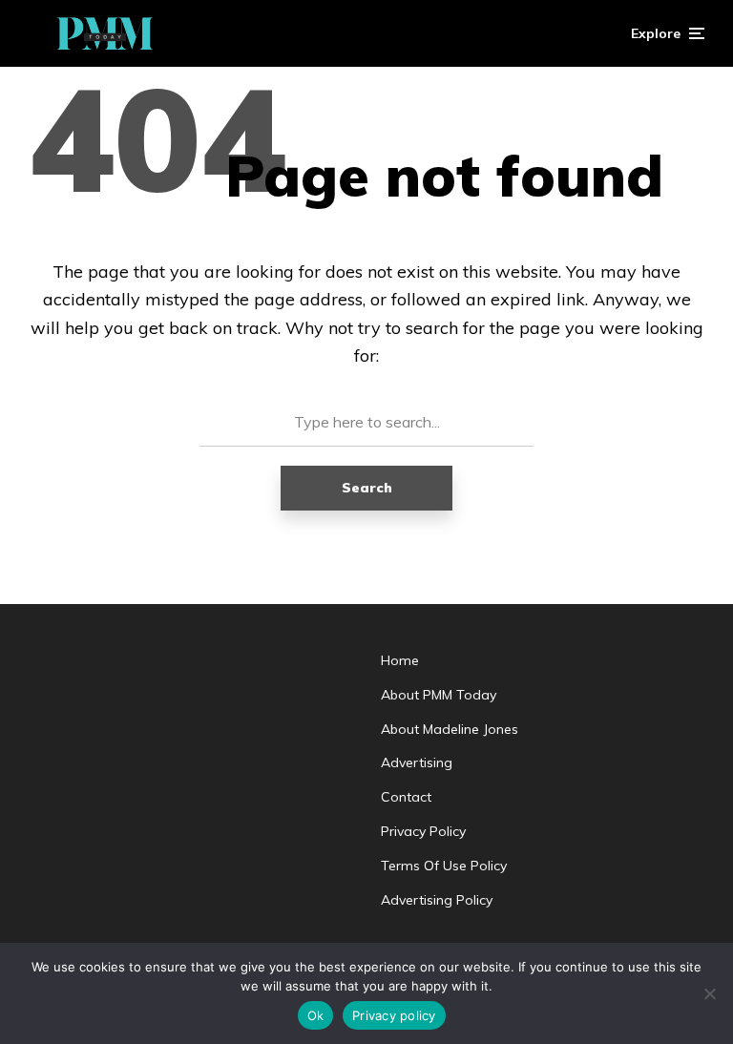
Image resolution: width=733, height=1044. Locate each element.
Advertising (416, 762)
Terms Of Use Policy (444, 865)
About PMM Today (438, 694)
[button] (667, 33)
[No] (709, 993)
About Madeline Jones (449, 729)
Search (367, 487)
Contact (406, 796)
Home (400, 660)
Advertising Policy (436, 899)
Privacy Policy (423, 831)
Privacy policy (394, 1015)
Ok (316, 1015)
